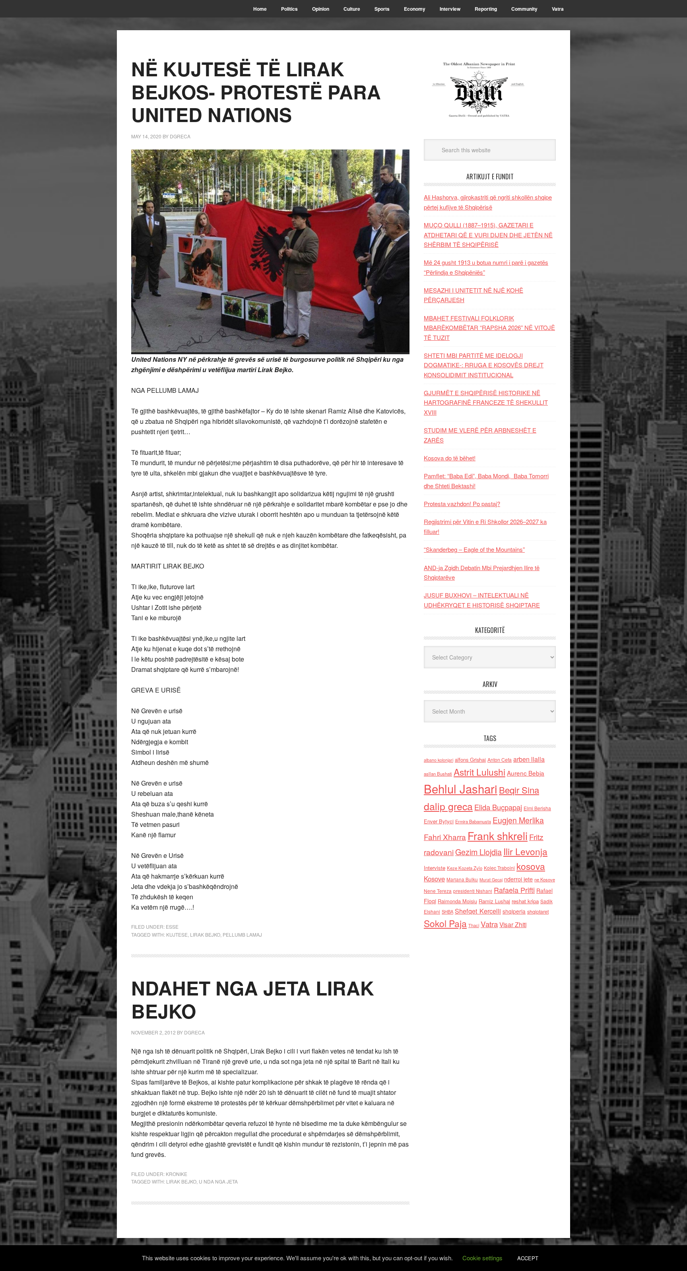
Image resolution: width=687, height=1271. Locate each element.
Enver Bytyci (439, 821)
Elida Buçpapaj (498, 807)
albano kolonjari (438, 760)
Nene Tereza (438, 890)
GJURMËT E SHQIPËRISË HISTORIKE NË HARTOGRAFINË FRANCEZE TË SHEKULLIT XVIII (486, 402)
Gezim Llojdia (478, 852)
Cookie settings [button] (482, 1258)
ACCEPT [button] (527, 1258)
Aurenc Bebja (525, 772)
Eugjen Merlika (518, 820)
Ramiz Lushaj (494, 901)
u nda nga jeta (218, 1181)
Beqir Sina (519, 790)
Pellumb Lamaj (242, 934)
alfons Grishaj (470, 759)
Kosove (434, 878)
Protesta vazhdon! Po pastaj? (462, 503)
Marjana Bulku (462, 879)
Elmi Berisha (537, 808)
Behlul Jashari (460, 788)
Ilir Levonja (525, 851)
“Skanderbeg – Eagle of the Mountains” (474, 549)
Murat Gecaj (491, 880)
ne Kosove (544, 879)
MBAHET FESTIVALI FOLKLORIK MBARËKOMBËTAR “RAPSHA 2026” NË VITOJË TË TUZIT (489, 328)
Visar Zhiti (512, 924)
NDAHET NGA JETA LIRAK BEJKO (252, 999)
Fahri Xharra (445, 836)
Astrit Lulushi (479, 771)
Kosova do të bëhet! (449, 458)
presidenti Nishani (472, 891)
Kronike (176, 1173)
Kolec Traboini (499, 867)
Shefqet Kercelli (478, 911)
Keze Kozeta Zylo (464, 868)
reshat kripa (525, 901)
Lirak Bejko (205, 934)
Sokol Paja (445, 923)
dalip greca (448, 806)
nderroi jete (518, 879)
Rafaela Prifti (514, 890)
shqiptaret (538, 911)
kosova (530, 866)
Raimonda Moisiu (457, 901)
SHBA (447, 911)
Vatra (489, 923)
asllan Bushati (438, 773)
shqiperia (514, 911)
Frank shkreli (498, 835)
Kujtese (177, 934)
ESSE (172, 926)
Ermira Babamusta (473, 821)
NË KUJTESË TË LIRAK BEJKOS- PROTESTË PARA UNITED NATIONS (256, 91)
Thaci (473, 925)
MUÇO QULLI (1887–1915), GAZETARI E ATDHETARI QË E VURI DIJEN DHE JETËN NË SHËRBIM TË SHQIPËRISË (488, 234)
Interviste (434, 867)
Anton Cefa (499, 759)
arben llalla (529, 759)
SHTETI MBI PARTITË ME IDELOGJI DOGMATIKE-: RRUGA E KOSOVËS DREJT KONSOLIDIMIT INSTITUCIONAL (483, 365)
